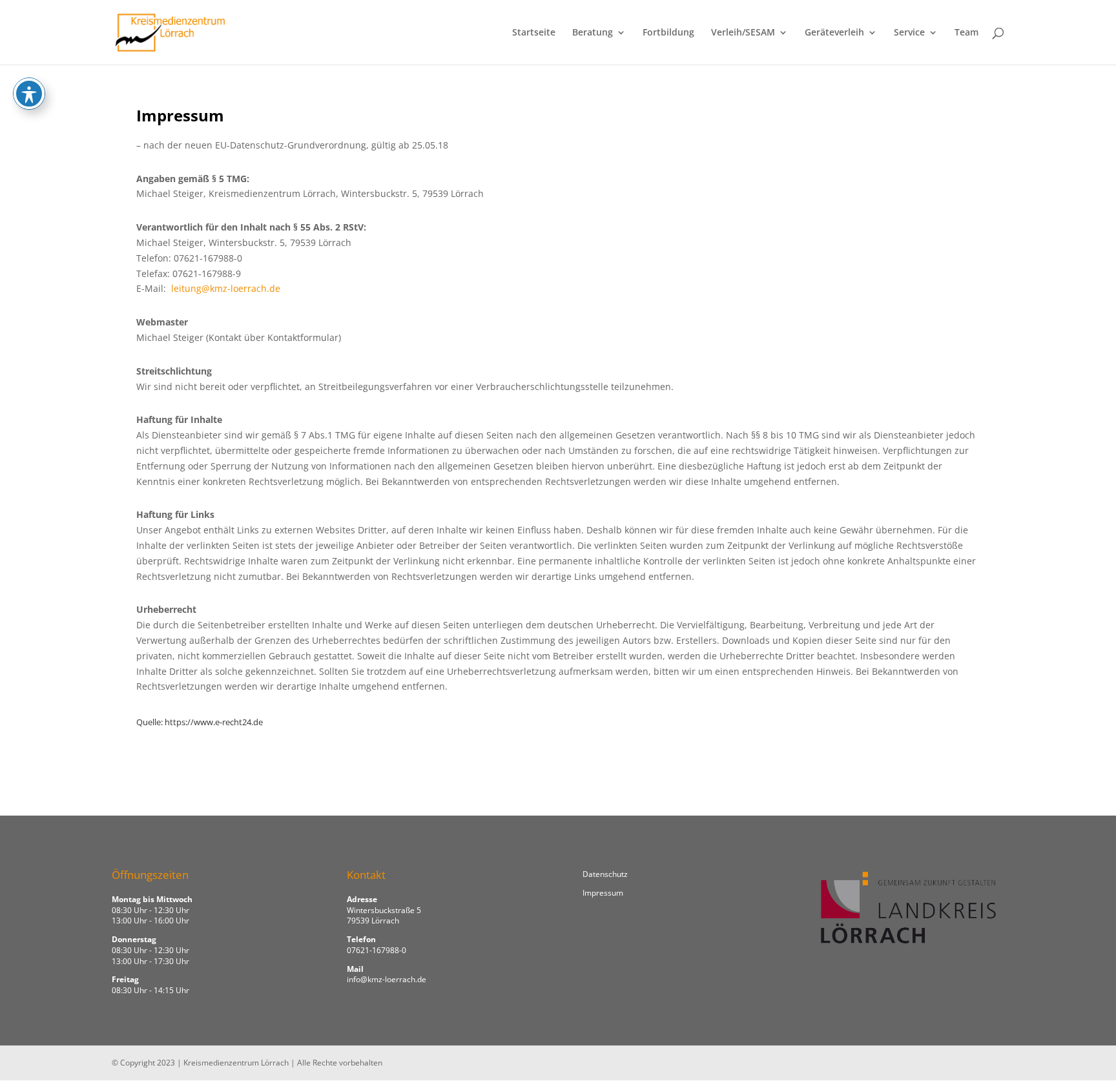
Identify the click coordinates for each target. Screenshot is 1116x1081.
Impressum (603, 892)
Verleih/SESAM (743, 33)
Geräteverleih (834, 33)
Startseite (533, 33)
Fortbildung (668, 33)
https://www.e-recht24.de (214, 722)
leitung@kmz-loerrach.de (225, 288)
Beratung (592, 33)
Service (909, 33)
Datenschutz (605, 874)
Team (966, 33)
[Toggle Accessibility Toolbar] (29, 93)
